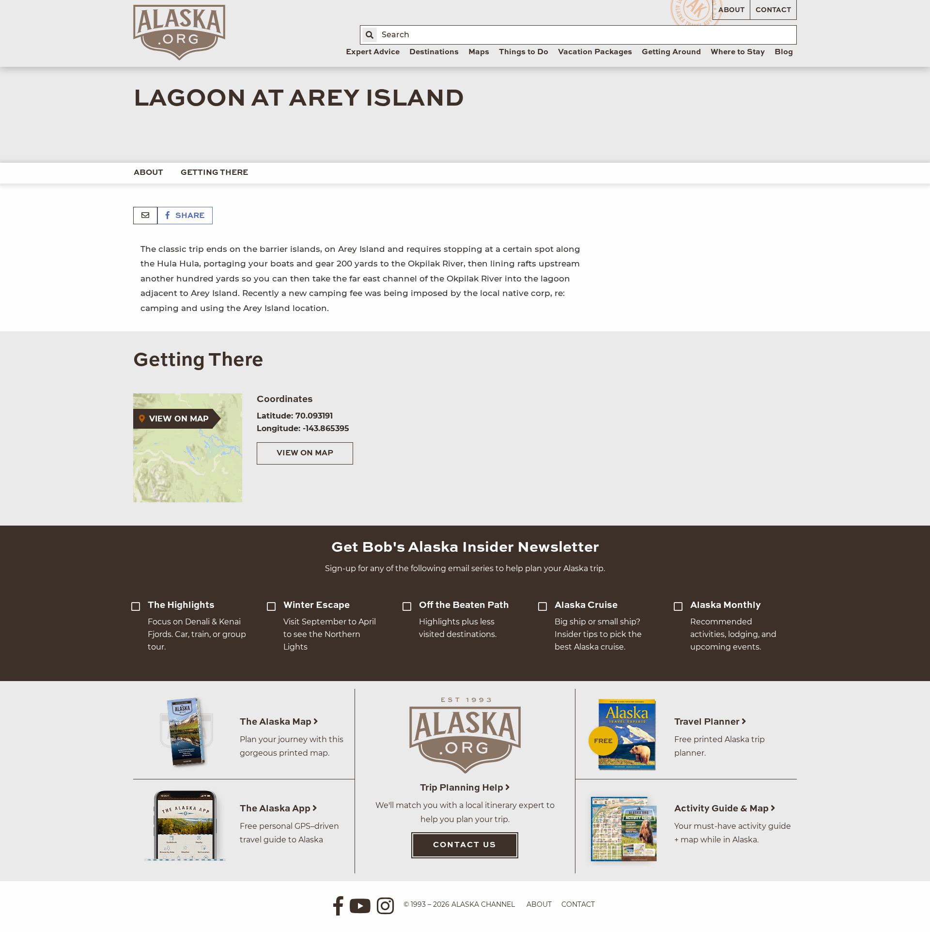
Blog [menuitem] (784, 52)
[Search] (369, 35)
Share (188, 216)
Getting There (214, 173)
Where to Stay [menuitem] (738, 52)
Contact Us (464, 845)
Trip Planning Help (462, 787)
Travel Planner (708, 722)
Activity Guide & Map (722, 808)
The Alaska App (276, 808)
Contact (773, 10)
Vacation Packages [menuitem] (595, 52)
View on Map (305, 453)
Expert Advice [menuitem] (373, 52)
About (731, 10)
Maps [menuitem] (478, 52)
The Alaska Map (276, 722)
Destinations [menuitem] (434, 52)
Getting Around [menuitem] (671, 52)
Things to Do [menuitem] (523, 52)
